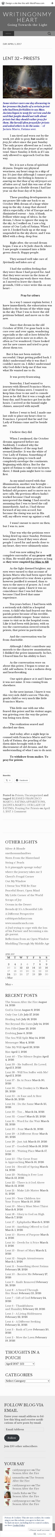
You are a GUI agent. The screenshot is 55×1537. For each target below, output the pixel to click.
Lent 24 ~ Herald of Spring (22, 1166)
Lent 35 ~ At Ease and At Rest (23, 1096)
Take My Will (13, 1047)
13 (27, 967)
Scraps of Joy (13, 899)
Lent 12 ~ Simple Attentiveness (24, 1258)
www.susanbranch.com (19, 923)
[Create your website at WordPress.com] (27, 3)
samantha (18, 1477)
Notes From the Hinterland (22, 858)
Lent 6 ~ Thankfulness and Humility (19, 1307)
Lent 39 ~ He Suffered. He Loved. (26, 1064)
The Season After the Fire (21, 1002)
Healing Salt (13, 1019)
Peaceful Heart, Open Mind (22, 890)
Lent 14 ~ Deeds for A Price (22, 1242)
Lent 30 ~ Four (14, 1129)
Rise (7, 1051)
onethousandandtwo (18, 853)
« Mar (9, 977)
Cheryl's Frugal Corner (19, 876)
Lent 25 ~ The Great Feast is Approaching (21, 1160)
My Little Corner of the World (24, 895)
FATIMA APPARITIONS (30, 801)
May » (9, 984)
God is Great (13, 1010)
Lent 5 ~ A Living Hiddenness (23, 1313)
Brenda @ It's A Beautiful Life (24, 909)
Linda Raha (19, 1493)
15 (40, 967)
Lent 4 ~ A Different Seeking (22, 1321)
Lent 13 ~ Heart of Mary (20, 1250)
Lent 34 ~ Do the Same (19, 1104)
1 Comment (19, 811)
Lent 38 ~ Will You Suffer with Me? (26, 1072)
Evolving (10, 1033)
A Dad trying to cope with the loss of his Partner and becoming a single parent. (27, 931)
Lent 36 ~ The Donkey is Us (22, 1088)
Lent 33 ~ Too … (14, 1111)
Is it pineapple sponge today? (23, 867)
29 (39, 974)
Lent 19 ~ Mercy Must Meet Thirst (26, 1206)
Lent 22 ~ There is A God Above (25, 1182)
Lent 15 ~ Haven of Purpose (22, 1234)
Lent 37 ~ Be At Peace (18, 1080)
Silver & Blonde (15, 848)
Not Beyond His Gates (19, 1024)
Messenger (12, 1042)
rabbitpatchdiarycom (18, 918)
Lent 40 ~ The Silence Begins (23, 1056)
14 (33, 967)
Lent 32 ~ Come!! (15, 1116)
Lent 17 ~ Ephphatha (18, 1222)
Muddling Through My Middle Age (27, 943)
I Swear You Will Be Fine (20, 885)
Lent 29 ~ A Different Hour (22, 1133)
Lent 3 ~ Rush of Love (18, 1329)
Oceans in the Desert (18, 904)
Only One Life (14, 1014)
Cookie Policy (19, 1525)
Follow (12, 1438)
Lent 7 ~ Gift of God (17, 1297)
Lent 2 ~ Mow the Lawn (20, 1337)
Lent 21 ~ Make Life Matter (22, 1190)
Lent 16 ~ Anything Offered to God (26, 1226)
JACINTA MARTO (14, 805)
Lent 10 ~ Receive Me (18, 1274)
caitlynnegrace (21, 1470)
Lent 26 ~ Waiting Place (20, 1151)
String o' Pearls (14, 862)
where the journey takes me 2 (23, 871)
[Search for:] (49, 33)
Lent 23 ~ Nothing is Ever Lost (24, 1174)
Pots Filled (11, 1028)
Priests (19, 795)
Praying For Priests (27, 808)
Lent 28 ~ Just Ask (16, 1141)
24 (8, 974)
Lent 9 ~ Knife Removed (20, 1282)
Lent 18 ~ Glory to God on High (24, 1214)
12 (21, 967)
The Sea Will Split (16, 1037)
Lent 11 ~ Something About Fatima (26, 1266)
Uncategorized (34, 795)
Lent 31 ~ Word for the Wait (22, 1121)
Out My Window (15, 881)
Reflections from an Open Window (27, 939)
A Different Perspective (19, 913)
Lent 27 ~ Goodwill (16, 1146)
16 (46, 967)
